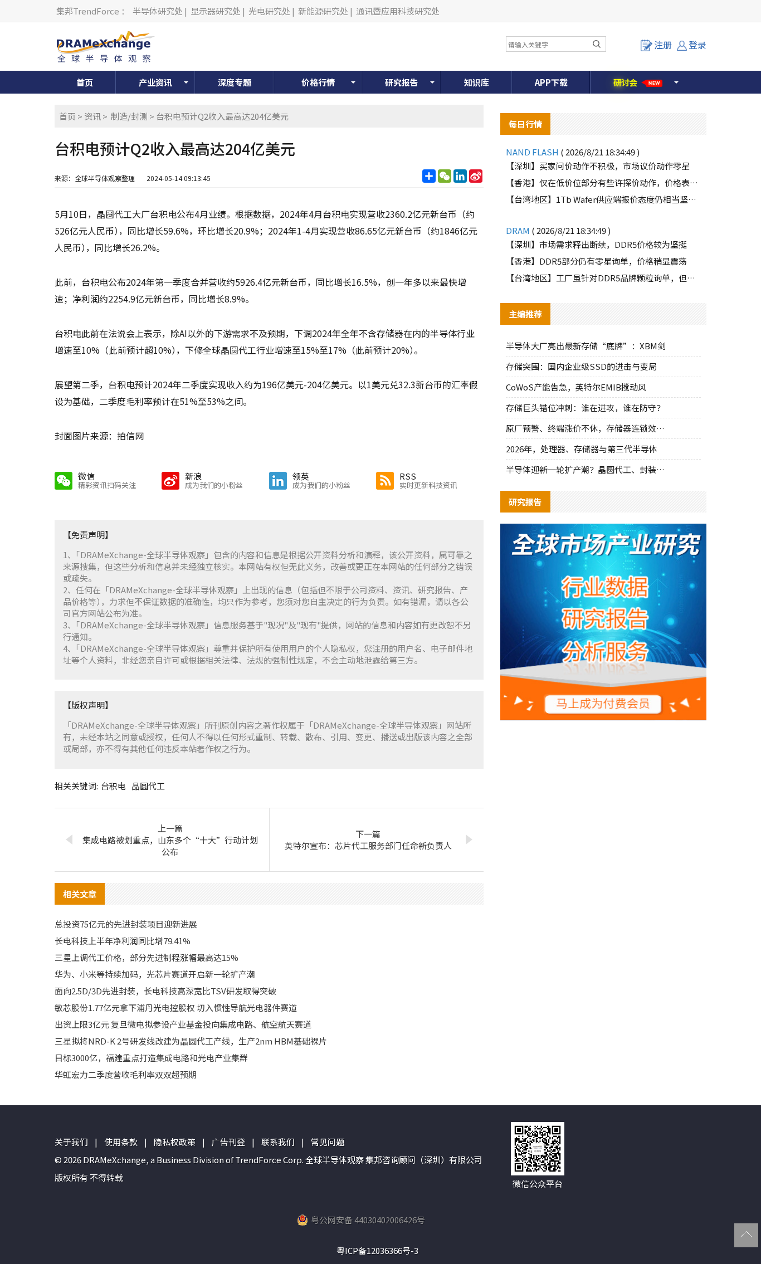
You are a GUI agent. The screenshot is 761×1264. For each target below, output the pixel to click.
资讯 (92, 116)
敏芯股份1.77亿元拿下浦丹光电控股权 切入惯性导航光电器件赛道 (176, 1007)
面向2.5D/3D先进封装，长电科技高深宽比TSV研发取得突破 (165, 991)
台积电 (113, 786)
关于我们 (71, 1142)
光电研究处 (269, 11)
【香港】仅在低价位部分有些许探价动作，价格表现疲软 (603, 182)
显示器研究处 (216, 11)
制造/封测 (129, 116)
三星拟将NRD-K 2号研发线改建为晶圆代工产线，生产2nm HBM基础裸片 (191, 1041)
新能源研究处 (323, 11)
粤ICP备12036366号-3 (377, 1250)
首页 (84, 82)
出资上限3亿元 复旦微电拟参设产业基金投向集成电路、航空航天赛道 (183, 1024)
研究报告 (401, 82)
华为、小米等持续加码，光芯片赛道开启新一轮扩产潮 (155, 974)
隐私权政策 (175, 1142)
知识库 (476, 82)
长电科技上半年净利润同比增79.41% (123, 940)
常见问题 (327, 1142)
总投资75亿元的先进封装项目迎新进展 (126, 924)
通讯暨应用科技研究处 (398, 11)
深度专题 (234, 82)
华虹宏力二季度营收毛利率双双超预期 (126, 1074)
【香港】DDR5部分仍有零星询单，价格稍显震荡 (596, 261)
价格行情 (318, 82)
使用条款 (121, 1142)
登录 (697, 44)
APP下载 (551, 82)
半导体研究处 (158, 11)
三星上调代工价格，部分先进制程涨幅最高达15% (146, 957)
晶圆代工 (148, 786)
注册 (663, 44)
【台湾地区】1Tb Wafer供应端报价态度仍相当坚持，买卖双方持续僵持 (603, 199)
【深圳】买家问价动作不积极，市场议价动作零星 (598, 166)
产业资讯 (155, 82)
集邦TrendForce (87, 11)
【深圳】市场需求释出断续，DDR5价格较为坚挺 (596, 244)
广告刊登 (228, 1142)
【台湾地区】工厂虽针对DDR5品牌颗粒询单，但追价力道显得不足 (603, 278)
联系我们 (278, 1142)
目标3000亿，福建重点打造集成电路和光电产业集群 (151, 1057)
